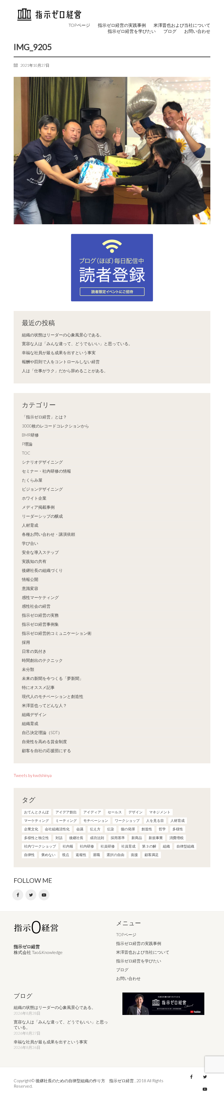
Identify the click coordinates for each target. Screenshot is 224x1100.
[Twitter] (30, 894)
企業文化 (31, 829)
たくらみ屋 (32, 480)
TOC (26, 452)
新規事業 (156, 838)
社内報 (68, 846)
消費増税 (176, 838)
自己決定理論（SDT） (42, 732)
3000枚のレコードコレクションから (55, 425)
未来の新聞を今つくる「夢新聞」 (52, 678)
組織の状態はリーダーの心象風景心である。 (63, 334)
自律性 (29, 854)
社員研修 (108, 846)
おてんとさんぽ (36, 812)
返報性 (81, 854)
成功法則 (97, 838)
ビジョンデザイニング (42, 489)
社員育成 (128, 846)
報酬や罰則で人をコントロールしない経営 (61, 361)
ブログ (122, 969)
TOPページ (126, 934)
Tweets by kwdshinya (33, 775)
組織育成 (30, 723)
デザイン (135, 812)
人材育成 (30, 525)
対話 (59, 838)
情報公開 (30, 579)
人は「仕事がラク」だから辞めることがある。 (65, 370)
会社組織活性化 (57, 829)
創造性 (147, 829)
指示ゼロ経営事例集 (40, 624)
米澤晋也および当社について (142, 952)
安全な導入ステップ (40, 552)
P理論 (27, 443)
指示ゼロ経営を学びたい (138, 960)
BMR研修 (30, 434)
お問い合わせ (128, 978)
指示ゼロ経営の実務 (40, 615)
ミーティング (66, 820)
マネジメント (159, 812)
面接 (134, 854)
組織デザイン (34, 714)
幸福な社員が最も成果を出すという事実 (59, 352)
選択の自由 (115, 854)
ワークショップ (127, 820)
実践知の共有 (34, 561)
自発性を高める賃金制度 (44, 741)
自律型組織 (185, 846)
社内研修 (87, 846)
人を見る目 (155, 820)
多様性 (177, 829)
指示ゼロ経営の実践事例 (138, 943)
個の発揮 (128, 829)
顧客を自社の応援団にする (46, 750)
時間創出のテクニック (42, 660)
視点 (65, 854)
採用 (26, 642)
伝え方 (95, 829)
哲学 (162, 829)
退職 (96, 854)
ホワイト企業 (34, 498)
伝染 (110, 829)
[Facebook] (17, 894)
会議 (79, 829)
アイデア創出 (66, 812)
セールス (115, 812)
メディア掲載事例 (38, 507)
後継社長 (76, 838)
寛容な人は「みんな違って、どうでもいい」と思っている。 (77, 343)
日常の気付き (34, 651)
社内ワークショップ (40, 846)
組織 (166, 846)
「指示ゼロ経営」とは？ (44, 416)
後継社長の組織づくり (42, 570)
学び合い (30, 543)
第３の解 (149, 846)
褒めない (48, 854)
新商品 (136, 838)
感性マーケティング (40, 597)
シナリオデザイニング (42, 461)
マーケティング (36, 820)
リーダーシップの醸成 (42, 516)
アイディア (92, 812)
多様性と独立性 (36, 838)
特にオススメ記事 (38, 687)
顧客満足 (152, 854)
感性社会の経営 (36, 606)
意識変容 (30, 588)
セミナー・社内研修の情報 (46, 470)
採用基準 (118, 838)
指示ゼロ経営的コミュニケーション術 (57, 633)
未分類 (28, 669)
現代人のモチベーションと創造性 (52, 696)
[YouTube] (44, 894)
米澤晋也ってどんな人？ (44, 705)
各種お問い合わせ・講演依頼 (48, 534)
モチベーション (95, 820)
